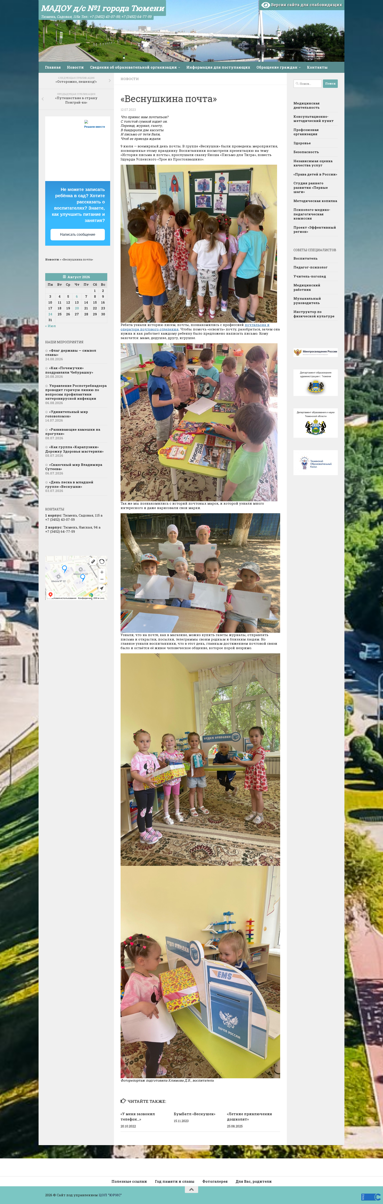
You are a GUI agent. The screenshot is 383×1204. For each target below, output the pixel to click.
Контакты (317, 67)
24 (50, 314)
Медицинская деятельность (306, 105)
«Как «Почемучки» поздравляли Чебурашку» (69, 370)
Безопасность (306, 152)
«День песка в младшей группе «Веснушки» (69, 484)
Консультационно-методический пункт (313, 118)
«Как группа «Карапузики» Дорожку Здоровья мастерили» (74, 449)
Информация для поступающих (218, 67)
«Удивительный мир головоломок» (66, 413)
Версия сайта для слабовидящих (306, 4)
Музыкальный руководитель (307, 300)
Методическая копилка (315, 201)
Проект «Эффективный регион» (314, 229)
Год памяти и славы (174, 1181)
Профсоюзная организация (306, 131)
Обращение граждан (276, 67)
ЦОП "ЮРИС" (110, 1195)
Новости (75, 67)
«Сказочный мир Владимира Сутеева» (73, 466)
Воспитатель (305, 258)
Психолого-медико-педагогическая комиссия (311, 213)
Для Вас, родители (254, 1181)
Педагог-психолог (310, 267)
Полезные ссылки (129, 1181)
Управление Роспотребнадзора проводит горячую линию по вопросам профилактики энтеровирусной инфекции (76, 392)
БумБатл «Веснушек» (194, 1113)
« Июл (50, 326)
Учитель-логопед (309, 276)
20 (77, 308)
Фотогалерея (215, 1181)
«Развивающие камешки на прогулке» (72, 431)
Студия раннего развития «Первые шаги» (310, 187)
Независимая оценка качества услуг (312, 163)
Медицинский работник (306, 287)
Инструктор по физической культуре (313, 313)
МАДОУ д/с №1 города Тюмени (102, 8)
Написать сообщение (77, 234)
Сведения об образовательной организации (133, 67)
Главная (53, 67)
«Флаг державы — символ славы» (70, 352)
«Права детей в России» (315, 174)
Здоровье (302, 143)
